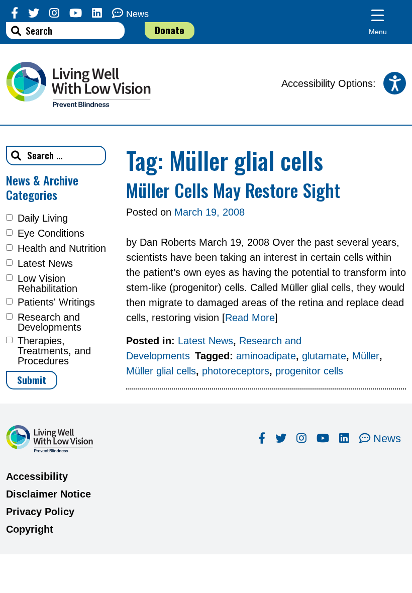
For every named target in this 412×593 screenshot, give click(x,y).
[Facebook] (14, 13)
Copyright (29, 529)
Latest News (45, 263)
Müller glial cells (161, 370)
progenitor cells (309, 370)
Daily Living (43, 218)
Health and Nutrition (62, 248)
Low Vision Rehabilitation (47, 283)
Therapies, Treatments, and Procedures (54, 351)
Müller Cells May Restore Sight (233, 189)
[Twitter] (33, 13)
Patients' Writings (56, 302)
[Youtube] (75, 13)
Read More (250, 317)
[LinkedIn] (97, 13)
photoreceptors (235, 370)
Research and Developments (49, 322)
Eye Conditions (51, 233)
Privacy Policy (40, 511)
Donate (169, 30)
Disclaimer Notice (48, 494)
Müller (365, 355)
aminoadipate (266, 355)
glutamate (324, 355)
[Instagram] (54, 13)
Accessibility (37, 476)
